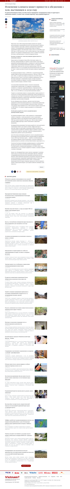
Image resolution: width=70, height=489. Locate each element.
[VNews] (12, 473)
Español (56, 0)
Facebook (6, 19)
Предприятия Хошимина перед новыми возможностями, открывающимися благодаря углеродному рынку (17, 195)
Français (53, 0)
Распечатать (6, 25)
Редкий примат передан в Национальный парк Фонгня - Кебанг (17, 337)
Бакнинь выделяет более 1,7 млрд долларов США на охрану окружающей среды (18, 209)
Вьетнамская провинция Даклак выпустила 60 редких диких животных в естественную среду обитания (17, 377)
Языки (58, 476)
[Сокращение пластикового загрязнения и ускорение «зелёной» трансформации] (41, 354)
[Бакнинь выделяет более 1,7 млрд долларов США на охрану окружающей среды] (41, 212)
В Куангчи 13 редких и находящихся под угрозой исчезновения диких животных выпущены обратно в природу (19, 180)
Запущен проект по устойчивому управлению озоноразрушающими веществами (17, 265)
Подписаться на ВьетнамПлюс (32, 171)
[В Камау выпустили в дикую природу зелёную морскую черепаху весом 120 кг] (41, 367)
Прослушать (55, 92)
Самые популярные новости (57, 19)
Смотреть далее (11, 176)
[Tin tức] (17, 473)
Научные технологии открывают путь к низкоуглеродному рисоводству (15, 323)
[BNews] (21, 473)
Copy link (6, 27)
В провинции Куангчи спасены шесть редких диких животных (19, 391)
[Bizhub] (26, 473)
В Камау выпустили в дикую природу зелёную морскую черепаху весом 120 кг (17, 365)
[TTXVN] (8, 473)
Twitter (6, 22)
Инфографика (55, 54)
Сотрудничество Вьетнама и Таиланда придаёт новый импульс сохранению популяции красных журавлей (57, 36)
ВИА (61, 476)
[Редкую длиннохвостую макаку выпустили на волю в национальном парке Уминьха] (41, 311)
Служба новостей (27, 477)
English (50, 0)
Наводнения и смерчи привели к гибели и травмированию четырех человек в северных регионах (17, 252)
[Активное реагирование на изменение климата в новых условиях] (41, 239)
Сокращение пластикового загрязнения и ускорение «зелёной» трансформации (19, 351)
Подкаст (54, 83)
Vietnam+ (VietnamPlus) (13, 1)
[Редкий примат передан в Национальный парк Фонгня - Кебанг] (41, 340)
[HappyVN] (61, 473)
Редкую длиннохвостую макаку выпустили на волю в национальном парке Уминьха (19, 308)
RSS (49, 476)
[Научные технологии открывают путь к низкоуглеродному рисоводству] (41, 325)
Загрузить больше (26, 465)
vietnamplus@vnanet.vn (31, 484)
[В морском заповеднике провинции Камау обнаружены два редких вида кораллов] (41, 281)
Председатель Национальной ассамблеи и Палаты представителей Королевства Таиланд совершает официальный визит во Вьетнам (54, 117)
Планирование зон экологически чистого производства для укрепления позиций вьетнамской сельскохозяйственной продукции (19, 452)
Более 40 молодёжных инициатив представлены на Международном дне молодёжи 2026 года (19, 222)
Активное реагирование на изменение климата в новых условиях (18, 237)
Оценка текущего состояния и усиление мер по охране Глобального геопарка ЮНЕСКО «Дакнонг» (18, 434)
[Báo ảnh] (54, 473)
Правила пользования (43, 476)
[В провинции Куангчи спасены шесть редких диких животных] (41, 394)
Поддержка (53, 476)
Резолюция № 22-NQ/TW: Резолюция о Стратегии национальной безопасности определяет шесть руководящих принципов (57, 72)
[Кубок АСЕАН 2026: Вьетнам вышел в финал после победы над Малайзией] (61, 87)
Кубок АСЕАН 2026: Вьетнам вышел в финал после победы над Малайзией (54, 88)
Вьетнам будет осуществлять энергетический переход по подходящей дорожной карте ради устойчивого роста (17, 405)
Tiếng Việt (46, 0)
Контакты (39, 477)
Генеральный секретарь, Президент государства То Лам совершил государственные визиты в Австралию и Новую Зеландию (54, 101)
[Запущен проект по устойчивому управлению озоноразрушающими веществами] (41, 267)
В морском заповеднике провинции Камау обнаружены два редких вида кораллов (16, 278)
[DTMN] (47, 473)
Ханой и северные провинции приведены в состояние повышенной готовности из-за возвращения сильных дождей (16, 293)
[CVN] (40, 473)
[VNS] (33, 473)
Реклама (34, 477)
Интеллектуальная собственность (30, 476)
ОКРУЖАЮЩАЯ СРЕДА (10, 3)
